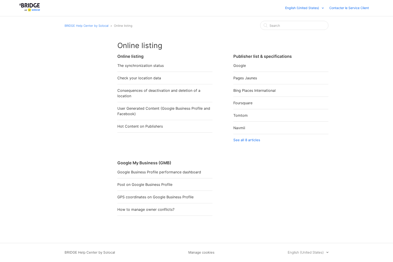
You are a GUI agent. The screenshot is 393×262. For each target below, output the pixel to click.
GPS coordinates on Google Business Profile (155, 197)
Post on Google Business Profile (144, 184)
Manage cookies (201, 252)
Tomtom (240, 115)
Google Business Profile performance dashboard (159, 172)
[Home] (30, 10)
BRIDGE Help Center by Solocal (86, 25)
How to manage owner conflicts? (145, 209)
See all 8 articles (246, 140)
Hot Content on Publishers (140, 126)
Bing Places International (254, 90)
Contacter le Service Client (349, 8)
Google (239, 65)
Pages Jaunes (245, 78)
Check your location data (139, 78)
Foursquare (242, 103)
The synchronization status (140, 65)
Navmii (239, 128)
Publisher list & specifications (262, 56)
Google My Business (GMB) (144, 162)
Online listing (130, 56)
